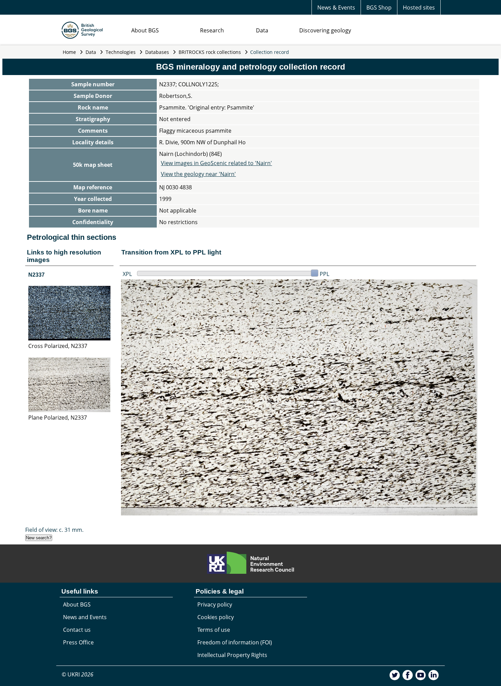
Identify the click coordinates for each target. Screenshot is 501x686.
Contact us (77, 629)
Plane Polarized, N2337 (57, 417)
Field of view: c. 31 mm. (54, 530)
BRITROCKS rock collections (210, 52)
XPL (127, 274)
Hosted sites (419, 7)
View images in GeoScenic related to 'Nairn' (216, 163)
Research (212, 30)
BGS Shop (379, 7)
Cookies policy (215, 617)
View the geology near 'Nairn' (198, 174)
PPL (324, 274)
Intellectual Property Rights (232, 655)
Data (262, 30)
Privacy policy (214, 604)
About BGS (145, 30)
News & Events (336, 7)
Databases (157, 52)
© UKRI (77, 674)
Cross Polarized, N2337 (57, 346)
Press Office (78, 642)
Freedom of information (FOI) (234, 642)
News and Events (85, 617)
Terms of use (213, 629)
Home (69, 52)
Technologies (121, 52)
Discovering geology (325, 30)
